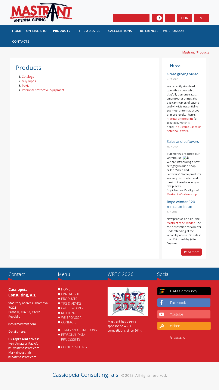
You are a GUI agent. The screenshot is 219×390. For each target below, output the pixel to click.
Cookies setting (74, 347)
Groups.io (177, 337)
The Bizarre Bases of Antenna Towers (184, 129)
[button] (63, 30)
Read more (191, 252)
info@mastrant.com (22, 324)
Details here (16, 331)
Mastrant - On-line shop (182, 194)
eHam (175, 325)
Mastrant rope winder (181, 223)
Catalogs (28, 76)
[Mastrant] (41, 12)
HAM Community (183, 291)
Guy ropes (29, 81)
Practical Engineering (180, 119)
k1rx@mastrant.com (22, 357)
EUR (184, 17)
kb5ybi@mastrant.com (23, 348)
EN (200, 17)
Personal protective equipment (43, 90)
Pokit (25, 85)
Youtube (176, 314)
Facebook (178, 302)
